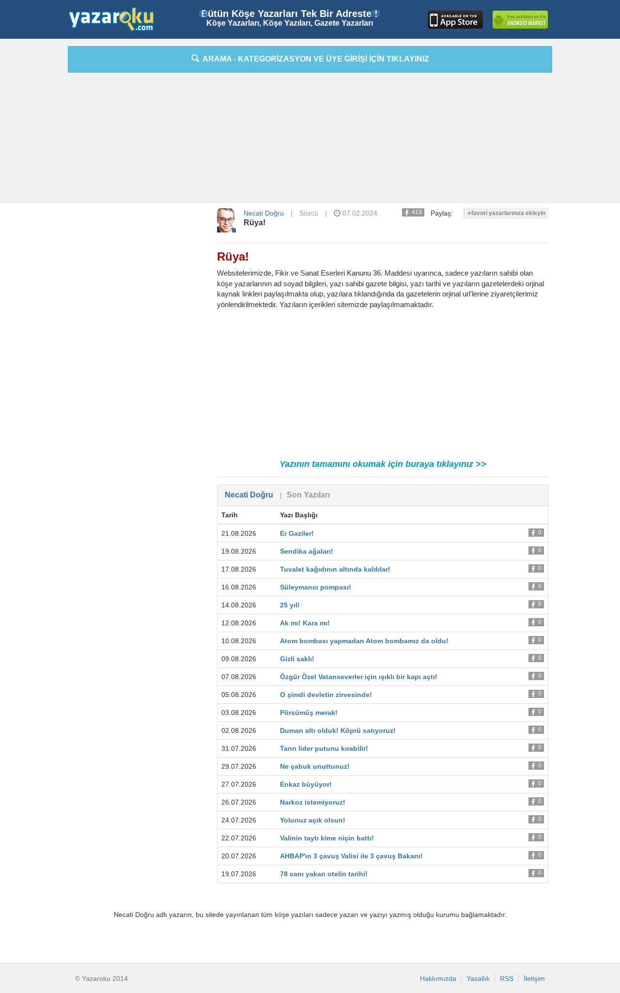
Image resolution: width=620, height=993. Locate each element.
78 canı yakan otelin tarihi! (324, 874)
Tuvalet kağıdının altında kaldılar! (335, 569)
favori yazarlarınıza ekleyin (508, 213)
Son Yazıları (308, 495)
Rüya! (254, 222)
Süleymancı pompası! (315, 587)
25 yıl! (290, 605)
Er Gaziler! (297, 533)
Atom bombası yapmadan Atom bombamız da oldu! (364, 641)
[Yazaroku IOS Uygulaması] (455, 20)
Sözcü (308, 213)
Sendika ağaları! (306, 551)
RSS (506, 978)
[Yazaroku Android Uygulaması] (520, 20)
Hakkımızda (438, 978)
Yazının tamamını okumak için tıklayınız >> (382, 464)
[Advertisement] (588, 191)
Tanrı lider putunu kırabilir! (324, 748)
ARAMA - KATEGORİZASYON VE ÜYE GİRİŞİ (314, 59)
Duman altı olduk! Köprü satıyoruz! (338, 730)
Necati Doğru (264, 213)
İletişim (534, 978)
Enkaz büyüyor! (306, 784)
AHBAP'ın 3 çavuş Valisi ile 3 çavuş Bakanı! (351, 856)
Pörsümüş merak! (309, 712)
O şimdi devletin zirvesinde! (326, 694)
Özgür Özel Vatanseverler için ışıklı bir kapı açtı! (358, 677)
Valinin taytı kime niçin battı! (327, 838)
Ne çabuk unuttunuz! (315, 766)
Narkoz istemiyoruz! (312, 802)
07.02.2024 (359, 213)
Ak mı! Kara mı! (305, 623)
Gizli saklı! (297, 659)
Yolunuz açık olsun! (312, 820)
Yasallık (478, 978)
